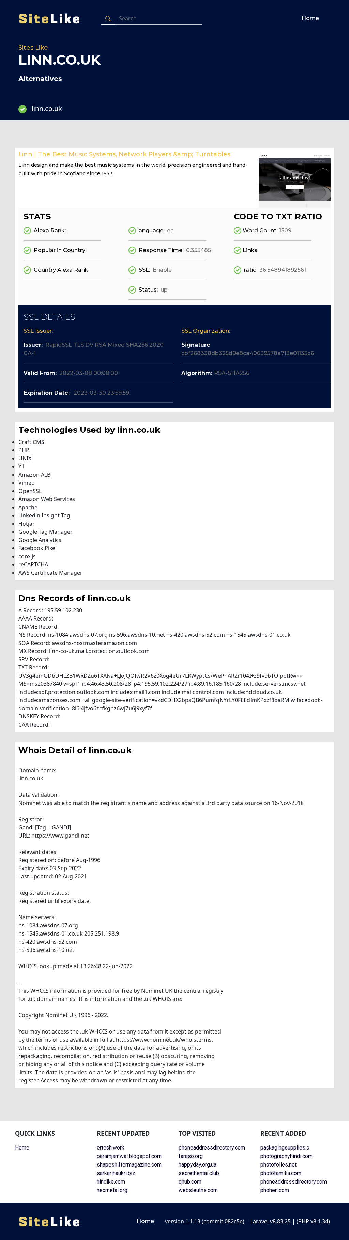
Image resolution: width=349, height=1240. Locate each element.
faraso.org (191, 1156)
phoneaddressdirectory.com (212, 1147)
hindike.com (111, 1181)
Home (310, 18)
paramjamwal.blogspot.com (129, 1156)
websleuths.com (198, 1190)
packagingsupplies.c (284, 1147)
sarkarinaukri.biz (116, 1173)
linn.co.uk (47, 108)
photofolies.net (278, 1164)
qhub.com (190, 1181)
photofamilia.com (280, 1173)
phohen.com (274, 1190)
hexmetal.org (112, 1190)
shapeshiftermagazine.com (129, 1164)
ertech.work (110, 1147)
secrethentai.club (199, 1173)
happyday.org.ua (197, 1164)
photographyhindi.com (286, 1156)
